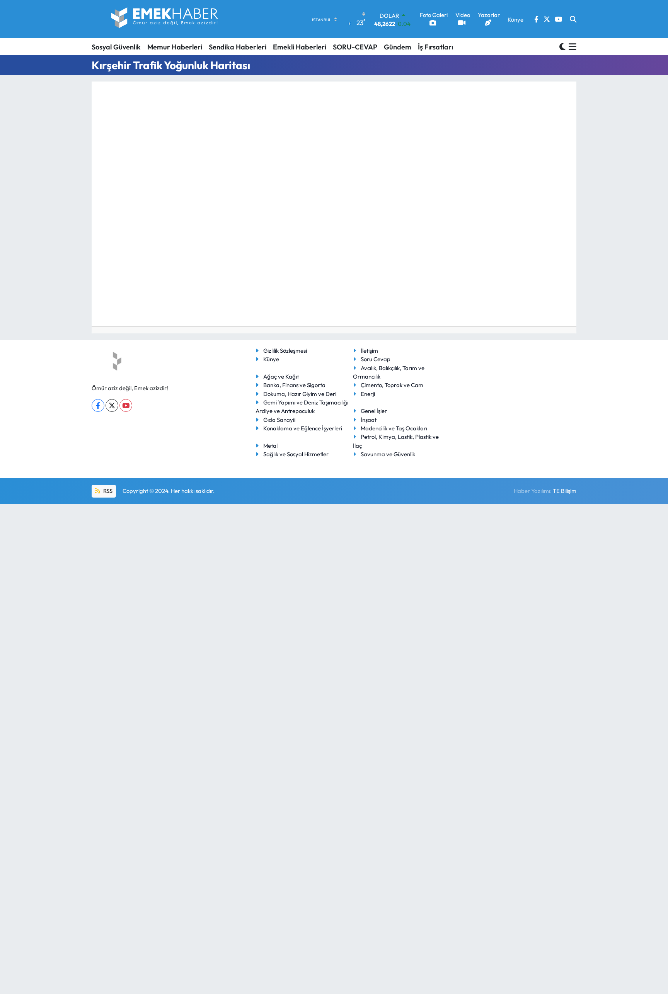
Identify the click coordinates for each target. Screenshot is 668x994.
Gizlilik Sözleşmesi (285, 350)
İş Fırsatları (435, 46)
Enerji (368, 394)
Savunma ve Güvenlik (388, 454)
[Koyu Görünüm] (562, 46)
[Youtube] (125, 405)
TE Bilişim (564, 490)
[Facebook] (98, 405)
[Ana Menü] (571, 46)
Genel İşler (374, 411)
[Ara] (573, 19)
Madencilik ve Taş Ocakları (394, 428)
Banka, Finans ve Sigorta (294, 385)
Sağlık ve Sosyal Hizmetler (296, 454)
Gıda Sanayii (279, 419)
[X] (112, 405)
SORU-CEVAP (355, 46)
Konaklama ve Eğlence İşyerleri (302, 428)
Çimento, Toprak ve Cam (392, 385)
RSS (107, 490)
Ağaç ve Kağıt (281, 376)
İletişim (369, 350)
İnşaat (369, 419)
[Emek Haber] (165, 19)
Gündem (397, 46)
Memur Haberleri (174, 46)
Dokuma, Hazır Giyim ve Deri (299, 394)
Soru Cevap (375, 359)
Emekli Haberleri (299, 46)
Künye (271, 359)
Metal (270, 445)
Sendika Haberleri (237, 46)
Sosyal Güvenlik (116, 46)
